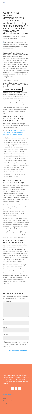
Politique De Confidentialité (10, 403)
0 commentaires (12, 39)
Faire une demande (13, 89)
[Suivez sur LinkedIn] (16, 388)
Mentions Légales (8, 401)
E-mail (5, 327)
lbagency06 (8, 36)
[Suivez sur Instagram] (19, 388)
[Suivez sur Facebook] (12, 388)
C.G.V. (4, 399)
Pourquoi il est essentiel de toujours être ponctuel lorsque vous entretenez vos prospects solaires (14, 132)
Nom (4, 320)
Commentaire (7, 301)
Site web (5, 334)
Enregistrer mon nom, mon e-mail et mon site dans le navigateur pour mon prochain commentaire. (15, 344)
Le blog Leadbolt (8, 394)
